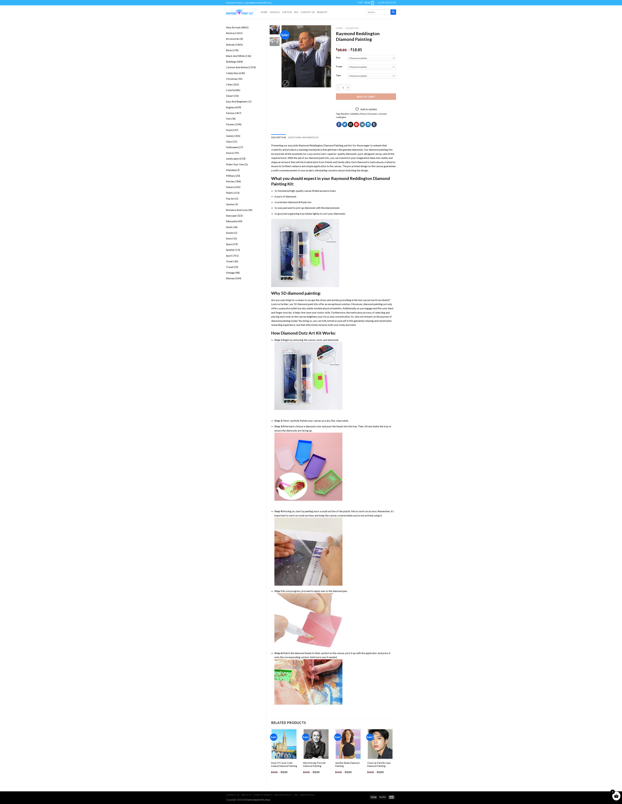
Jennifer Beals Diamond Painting (347, 764)
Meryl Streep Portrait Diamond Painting (314, 764)
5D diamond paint (303, 304)
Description (278, 137)
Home (264, 12)
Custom (287, 12)
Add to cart (366, 96)
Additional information (303, 137)
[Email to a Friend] (350, 124)
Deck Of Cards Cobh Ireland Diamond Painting (284, 764)
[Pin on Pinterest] (356, 124)
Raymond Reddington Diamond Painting (321, 145)
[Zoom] (286, 83)
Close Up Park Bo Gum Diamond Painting (379, 764)
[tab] (278, 137)
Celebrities (352, 28)
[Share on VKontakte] (362, 124)
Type (338, 75)
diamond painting (378, 149)
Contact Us (308, 12)
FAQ (296, 12)
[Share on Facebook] (339, 124)
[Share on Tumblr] (374, 124)
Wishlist (322, 12)
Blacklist (345, 113)
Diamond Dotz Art (298, 333)
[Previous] (287, 56)
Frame (339, 66)
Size (338, 58)
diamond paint (317, 157)
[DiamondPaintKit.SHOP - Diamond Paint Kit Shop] (239, 12)
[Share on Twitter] (344, 124)
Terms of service (263, 795)
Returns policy (283, 795)
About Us (246, 795)
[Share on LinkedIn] (368, 124)
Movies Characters (368, 113)
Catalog (275, 12)
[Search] (393, 12)
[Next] (326, 56)
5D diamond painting (300, 293)
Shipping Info (307, 795)
